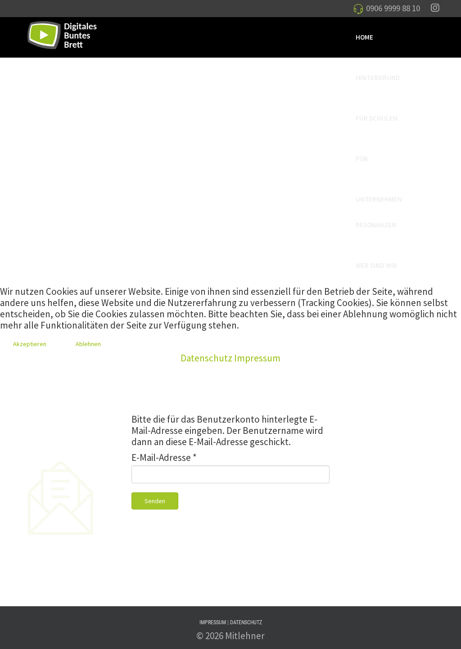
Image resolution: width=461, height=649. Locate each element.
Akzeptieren (29, 344)
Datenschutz (206, 358)
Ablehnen (88, 344)
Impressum (257, 358)
